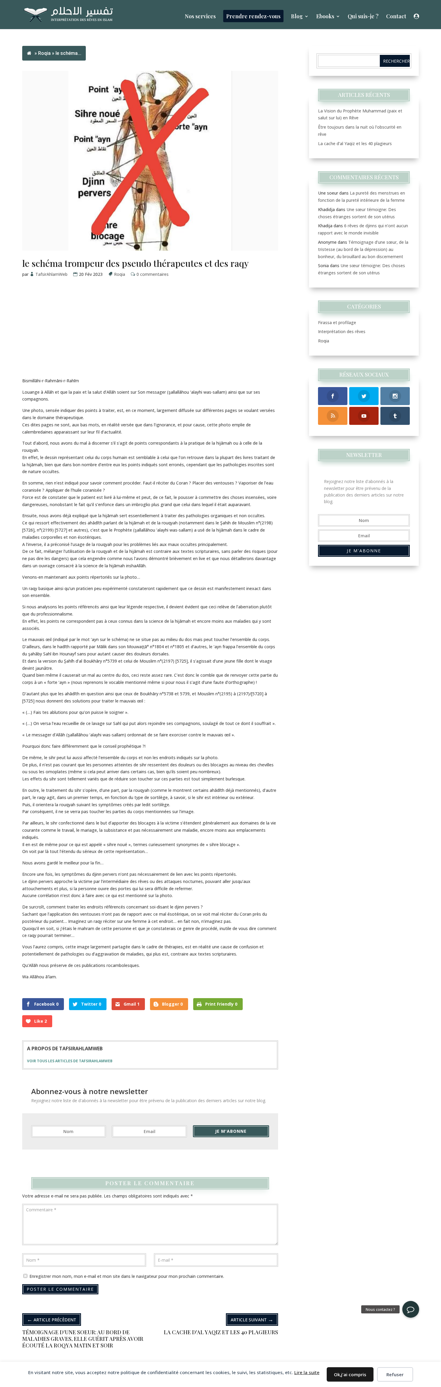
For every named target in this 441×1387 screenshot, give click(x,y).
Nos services (200, 17)
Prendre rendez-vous (253, 16)
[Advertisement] (150, 335)
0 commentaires (153, 274)
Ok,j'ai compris (350, 1374)
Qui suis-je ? (363, 17)
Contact (396, 17)
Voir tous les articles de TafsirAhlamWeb (69, 1060)
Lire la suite (307, 1372)
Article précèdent (51, 1319)
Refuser (395, 1374)
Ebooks (325, 17)
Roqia (44, 53)
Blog (297, 17)
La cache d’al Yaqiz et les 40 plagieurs (355, 143)
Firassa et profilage (337, 322)
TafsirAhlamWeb (52, 274)
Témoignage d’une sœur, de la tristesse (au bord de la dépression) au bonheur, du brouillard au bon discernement (363, 249)
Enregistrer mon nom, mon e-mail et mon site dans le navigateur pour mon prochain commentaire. (126, 1276)
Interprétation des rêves (341, 331)
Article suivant (252, 1319)
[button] (410, 1309)
